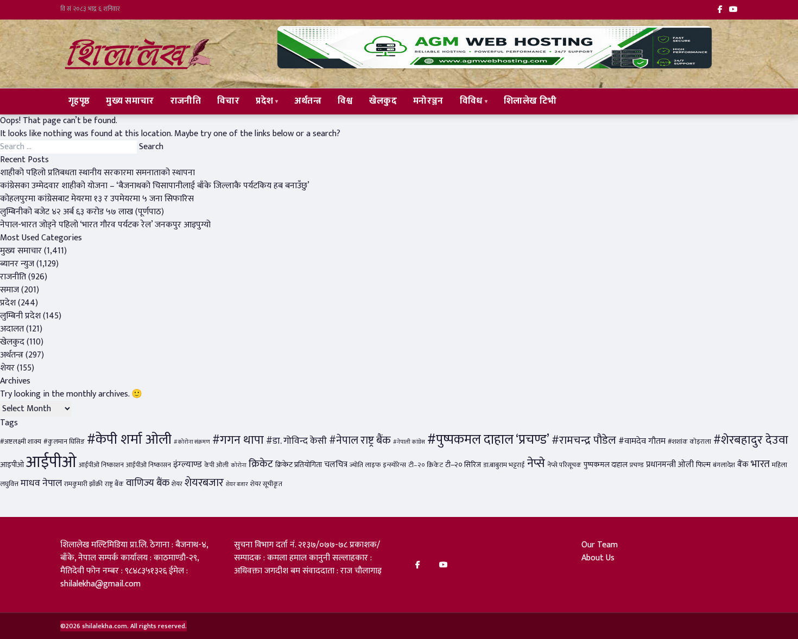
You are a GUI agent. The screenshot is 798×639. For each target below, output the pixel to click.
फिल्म (703, 464)
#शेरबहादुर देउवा (750, 440)
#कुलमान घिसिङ (64, 442)
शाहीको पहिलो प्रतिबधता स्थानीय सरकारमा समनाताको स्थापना (97, 172)
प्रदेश (264, 100)
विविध (471, 100)
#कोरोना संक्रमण (192, 442)
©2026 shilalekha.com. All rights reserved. (123, 626)
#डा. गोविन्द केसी (296, 441)
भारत (760, 463)
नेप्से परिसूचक (564, 465)
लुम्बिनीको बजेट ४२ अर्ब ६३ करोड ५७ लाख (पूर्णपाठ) (82, 212)
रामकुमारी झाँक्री (83, 484)
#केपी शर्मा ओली (129, 439)
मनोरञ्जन (428, 100)
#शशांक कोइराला (689, 442)
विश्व (345, 100)
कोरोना (238, 465)
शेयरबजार (204, 483)
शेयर (7, 368)
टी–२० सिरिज (463, 464)
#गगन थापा (238, 440)
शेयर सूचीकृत (266, 484)
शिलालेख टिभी (530, 100)
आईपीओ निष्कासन (148, 465)
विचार (228, 100)
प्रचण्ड (637, 465)
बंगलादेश (724, 465)
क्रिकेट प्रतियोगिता (298, 464)
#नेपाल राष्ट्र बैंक (360, 440)
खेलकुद (383, 100)
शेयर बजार (237, 484)
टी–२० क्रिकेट (425, 465)
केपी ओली (216, 465)
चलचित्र (335, 464)
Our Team (599, 545)
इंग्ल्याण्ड (187, 464)
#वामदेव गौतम (642, 441)
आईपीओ (51, 462)
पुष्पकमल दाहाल (606, 464)
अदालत (12, 329)
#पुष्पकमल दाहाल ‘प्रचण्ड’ (488, 440)
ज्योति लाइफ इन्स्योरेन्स (378, 465)
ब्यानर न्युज (17, 264)
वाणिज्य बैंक (147, 483)
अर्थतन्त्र (308, 100)
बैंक (743, 464)
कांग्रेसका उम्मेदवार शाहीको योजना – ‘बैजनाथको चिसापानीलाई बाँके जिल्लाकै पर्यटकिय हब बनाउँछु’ (154, 185)
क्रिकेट (261, 463)
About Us (598, 558)
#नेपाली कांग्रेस (409, 442)
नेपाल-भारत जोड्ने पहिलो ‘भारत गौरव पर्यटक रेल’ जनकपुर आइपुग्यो (105, 225)
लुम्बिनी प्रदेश (20, 316)
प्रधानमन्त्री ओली (670, 464)
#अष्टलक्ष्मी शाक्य (20, 442)
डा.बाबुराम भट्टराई (504, 465)
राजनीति (185, 100)
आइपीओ (12, 464)
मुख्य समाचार (130, 100)
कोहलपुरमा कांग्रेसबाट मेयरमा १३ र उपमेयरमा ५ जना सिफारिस (97, 198)
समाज (9, 290)
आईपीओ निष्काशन (101, 465)
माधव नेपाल (41, 483)
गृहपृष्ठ (79, 100)
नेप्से (536, 463)
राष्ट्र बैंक (114, 484)
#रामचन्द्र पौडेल (584, 440)
